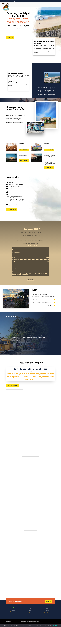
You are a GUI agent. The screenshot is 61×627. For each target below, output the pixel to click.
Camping (40, 4)
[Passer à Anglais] (57, 1)
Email (30, 610)
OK (53, 625)
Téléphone (47, 610)
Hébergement (44, 4)
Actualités (52, 4)
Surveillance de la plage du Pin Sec (30, 369)
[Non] (59, 625)
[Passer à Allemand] (54, 621)
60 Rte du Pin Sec (14, 611)
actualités (30, 371)
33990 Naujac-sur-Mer (14, 613)
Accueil (32, 4)
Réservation (52, 1)
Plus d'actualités (12, 385)
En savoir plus (24, 149)
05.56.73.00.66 (31, 1)
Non (55, 625)
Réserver (10, 37)
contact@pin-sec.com (19, 1)
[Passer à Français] (50, 621)
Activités (48, 4)
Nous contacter (57, 4)
